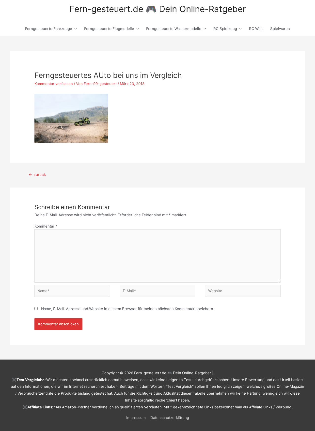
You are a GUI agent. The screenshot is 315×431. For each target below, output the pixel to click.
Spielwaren (280, 28)
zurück (37, 174)
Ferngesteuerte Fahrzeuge (48, 28)
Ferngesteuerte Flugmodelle (109, 28)
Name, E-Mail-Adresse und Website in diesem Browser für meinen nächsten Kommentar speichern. (127, 308)
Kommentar (45, 226)
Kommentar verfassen (53, 83)
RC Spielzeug (225, 28)
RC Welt (256, 28)
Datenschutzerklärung (169, 417)
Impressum (136, 417)
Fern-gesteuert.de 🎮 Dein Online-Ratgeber (157, 9)
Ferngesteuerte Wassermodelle (173, 28)
